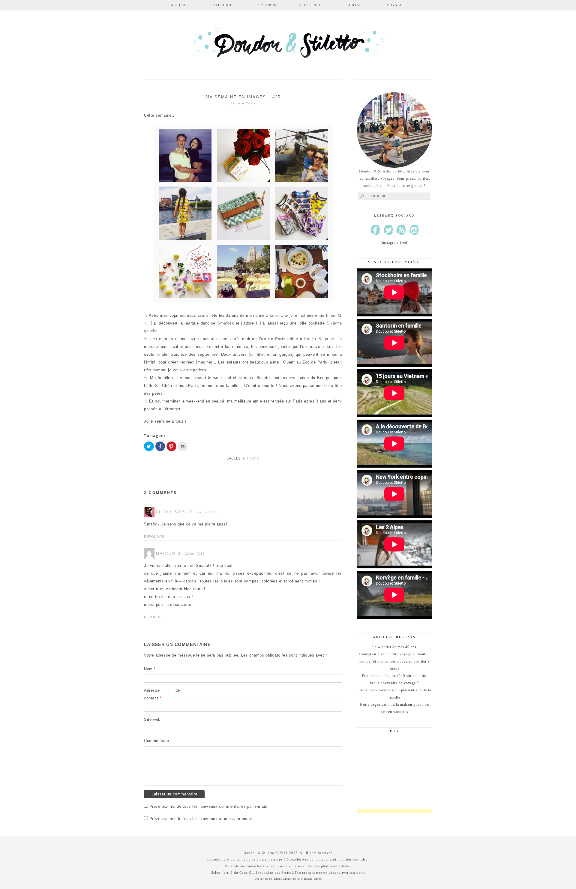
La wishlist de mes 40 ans (394, 647)
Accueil (179, 5)
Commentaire (156, 740)
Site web (152, 719)
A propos (267, 5)
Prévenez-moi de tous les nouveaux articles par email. (201, 818)
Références (311, 5)
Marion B (168, 553)
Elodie (272, 315)
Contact (355, 5)
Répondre (154, 536)
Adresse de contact (162, 694)
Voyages (396, 5)
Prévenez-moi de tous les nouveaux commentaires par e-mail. (208, 806)
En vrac (251, 458)
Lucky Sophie (175, 512)
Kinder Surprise (319, 339)
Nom (150, 669)
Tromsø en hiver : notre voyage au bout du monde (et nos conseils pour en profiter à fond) (394, 661)
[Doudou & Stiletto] (288, 45)
